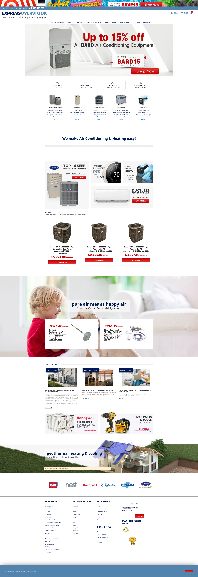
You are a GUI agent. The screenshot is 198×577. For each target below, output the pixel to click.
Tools (98, 532)
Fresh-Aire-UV (76, 514)
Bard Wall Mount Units (103, 537)
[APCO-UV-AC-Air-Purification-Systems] (138, 172)
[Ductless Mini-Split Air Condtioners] (122, 197)
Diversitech (75, 530)
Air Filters (47, 511)
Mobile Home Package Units (121, 116)
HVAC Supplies (48, 547)
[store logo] (27, 15)
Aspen (74, 509)
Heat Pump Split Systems (51, 538)
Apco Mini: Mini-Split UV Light (143, 114)
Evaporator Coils (49, 528)
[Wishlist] (182, 13)
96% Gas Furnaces (77, 110)
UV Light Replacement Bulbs (143, 116)
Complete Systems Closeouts (54, 116)
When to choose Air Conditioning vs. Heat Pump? (60, 390)
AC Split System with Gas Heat (52, 519)
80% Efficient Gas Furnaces (77, 112)
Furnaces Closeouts (77, 116)
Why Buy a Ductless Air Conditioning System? (133, 390)
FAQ (184, 8)
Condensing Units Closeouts (99, 116)
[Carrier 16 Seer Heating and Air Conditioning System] (67, 185)
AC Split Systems (49, 517)
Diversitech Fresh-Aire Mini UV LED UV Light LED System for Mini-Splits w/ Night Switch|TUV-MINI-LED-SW (113, 335)
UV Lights (99, 542)
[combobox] (99, 13)
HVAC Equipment (49, 544)
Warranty (99, 514)
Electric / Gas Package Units (121, 110)
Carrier (74, 511)
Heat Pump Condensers (51, 536)
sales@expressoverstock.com (103, 562)
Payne (74, 519)
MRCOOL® (75, 533)
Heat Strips (48, 541)
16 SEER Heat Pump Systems (54, 110)
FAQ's (98, 517)
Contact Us (179, 8)
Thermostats (48, 552)
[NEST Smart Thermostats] (106, 172)
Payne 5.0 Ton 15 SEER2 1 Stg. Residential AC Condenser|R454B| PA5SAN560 (136, 249)
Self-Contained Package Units (52, 549)
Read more (33, 571)
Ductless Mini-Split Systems (52, 525)
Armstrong (75, 506)
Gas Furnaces (48, 533)
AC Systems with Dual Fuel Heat (53, 522)
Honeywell (75, 517)
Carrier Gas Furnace (77, 114)
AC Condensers (49, 506)
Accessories (48, 509)
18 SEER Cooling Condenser (99, 114)
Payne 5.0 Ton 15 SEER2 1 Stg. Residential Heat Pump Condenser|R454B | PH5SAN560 (62, 250)
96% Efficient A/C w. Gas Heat (54, 114)
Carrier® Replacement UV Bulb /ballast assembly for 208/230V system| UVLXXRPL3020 (57, 335)
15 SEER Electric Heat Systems (55, 112)
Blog (194, 8)
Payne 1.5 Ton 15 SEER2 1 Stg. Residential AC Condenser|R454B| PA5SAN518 (99, 249)
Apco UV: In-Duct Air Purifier (143, 112)
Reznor (74, 525)
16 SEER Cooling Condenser (99, 112)
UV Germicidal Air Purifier (143, 110)
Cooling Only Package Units (121, 114)
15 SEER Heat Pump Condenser (99, 110)
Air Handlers (48, 514)
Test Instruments (101, 534)
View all (55, 119)
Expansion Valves (49, 530)
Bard (74, 522)
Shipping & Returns (102, 511)
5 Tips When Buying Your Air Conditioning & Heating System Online (98, 391)
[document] (99, 571)
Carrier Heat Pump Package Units (121, 112)
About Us (189, 8)
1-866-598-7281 (85, 562)
